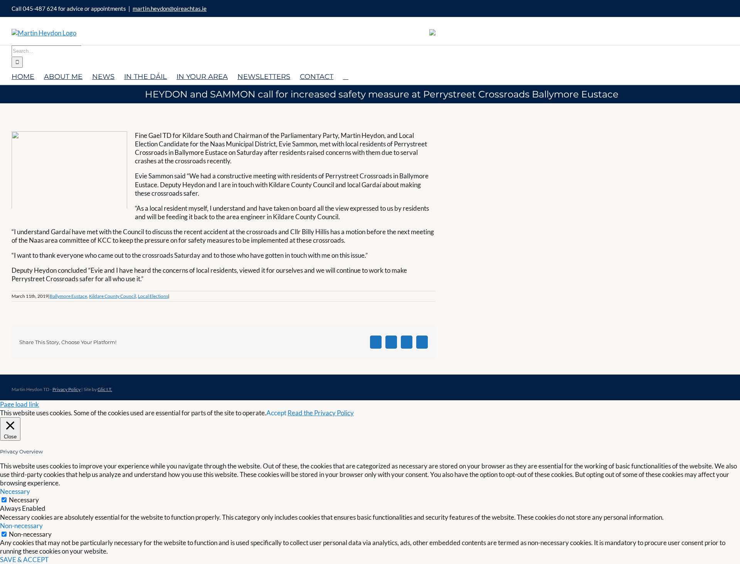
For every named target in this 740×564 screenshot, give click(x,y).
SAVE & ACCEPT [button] (24, 560)
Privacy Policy (66, 389)
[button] (345, 76)
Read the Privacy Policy (321, 413)
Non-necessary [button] (21, 526)
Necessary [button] (15, 491)
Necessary (24, 500)
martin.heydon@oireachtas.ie (170, 8)
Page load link (19, 404)
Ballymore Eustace (68, 296)
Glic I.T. (105, 389)
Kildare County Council (112, 296)
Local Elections (153, 296)
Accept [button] (276, 413)
